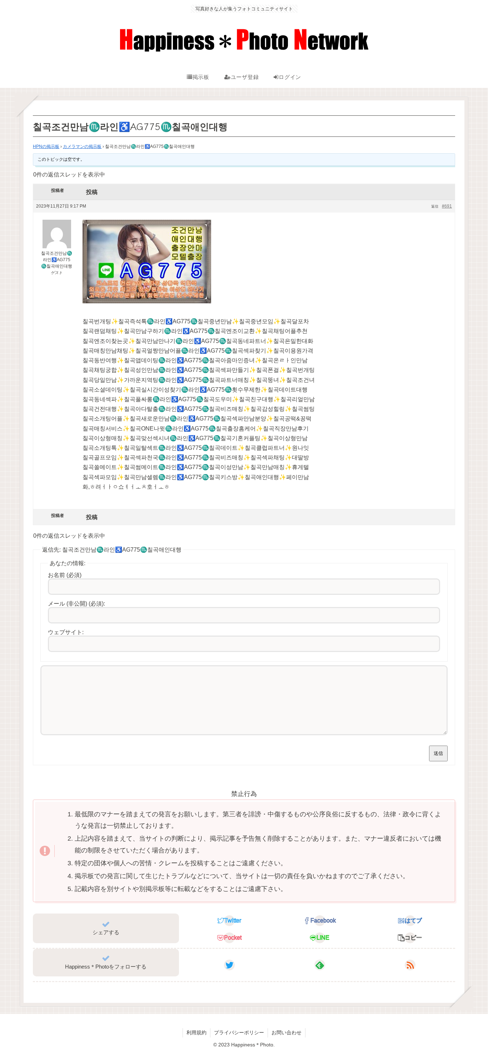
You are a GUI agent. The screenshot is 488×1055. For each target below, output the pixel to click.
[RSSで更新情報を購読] (410, 965)
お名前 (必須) (64, 575)
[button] (410, 938)
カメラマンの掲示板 (82, 146)
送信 (438, 753)
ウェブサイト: (66, 632)
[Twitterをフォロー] (229, 965)
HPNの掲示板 (46, 146)
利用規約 (196, 1032)
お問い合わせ (287, 1032)
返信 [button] (434, 206)
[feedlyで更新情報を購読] (319, 965)
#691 (447, 206)
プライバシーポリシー (239, 1032)
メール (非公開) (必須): (76, 604)
